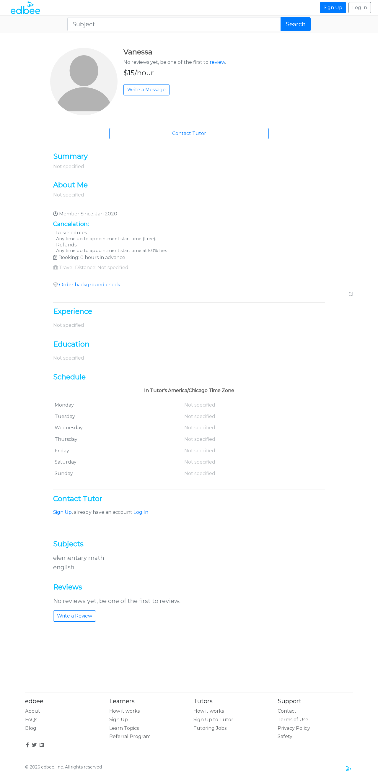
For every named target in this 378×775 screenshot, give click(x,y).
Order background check (89, 284)
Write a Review (74, 616)
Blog (30, 728)
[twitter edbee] (34, 745)
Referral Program (130, 736)
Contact (287, 711)
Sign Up (62, 512)
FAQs (31, 719)
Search (296, 24)
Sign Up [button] (333, 7)
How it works (124, 711)
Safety (285, 736)
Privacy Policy (294, 728)
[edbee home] (25, 7)
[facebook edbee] (27, 745)
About (32, 711)
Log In (140, 512)
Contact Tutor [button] (189, 133)
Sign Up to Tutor (213, 719)
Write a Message (146, 89)
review (217, 62)
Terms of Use (293, 719)
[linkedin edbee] (42, 745)
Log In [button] (359, 7)
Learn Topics (124, 728)
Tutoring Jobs (210, 728)
